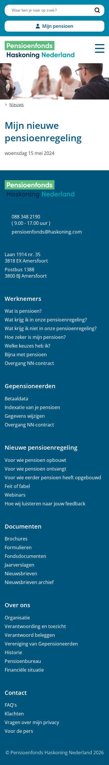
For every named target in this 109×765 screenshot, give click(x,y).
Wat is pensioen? (23, 311)
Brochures (16, 539)
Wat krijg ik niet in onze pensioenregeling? (51, 328)
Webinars (15, 495)
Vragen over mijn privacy (32, 722)
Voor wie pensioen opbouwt (35, 460)
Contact (16, 693)
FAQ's (11, 705)
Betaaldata (16, 398)
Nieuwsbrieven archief (29, 582)
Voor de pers (19, 731)
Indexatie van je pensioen (32, 407)
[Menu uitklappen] (99, 48)
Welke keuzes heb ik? (27, 346)
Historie (13, 652)
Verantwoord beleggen (30, 635)
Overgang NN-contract (29, 363)
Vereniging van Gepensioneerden (41, 644)
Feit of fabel (17, 486)
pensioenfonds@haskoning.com (47, 232)
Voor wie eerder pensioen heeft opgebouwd (53, 477)
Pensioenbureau (23, 661)
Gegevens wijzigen (25, 416)
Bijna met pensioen (26, 354)
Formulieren (18, 547)
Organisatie (17, 617)
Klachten (14, 713)
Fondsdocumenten (25, 556)
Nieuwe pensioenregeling (41, 447)
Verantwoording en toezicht (35, 626)
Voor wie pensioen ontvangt (35, 469)
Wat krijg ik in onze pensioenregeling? (46, 320)
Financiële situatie (24, 670)
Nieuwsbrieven (21, 573)
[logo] (39, 50)
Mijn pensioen (57, 26)
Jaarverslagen (19, 565)
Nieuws (16, 104)
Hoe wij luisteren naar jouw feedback (45, 503)
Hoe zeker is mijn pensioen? (35, 337)
